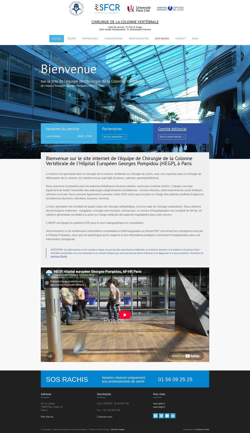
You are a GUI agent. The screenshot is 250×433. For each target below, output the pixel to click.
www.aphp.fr (159, 403)
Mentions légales (118, 429)
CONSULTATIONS (113, 38)
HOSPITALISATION (139, 38)
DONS (195, 38)
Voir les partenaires (113, 136)
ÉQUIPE (72, 38)
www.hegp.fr (159, 407)
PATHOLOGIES (90, 38)
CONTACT (180, 38)
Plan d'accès (47, 416)
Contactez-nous (104, 416)
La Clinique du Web (201, 429)
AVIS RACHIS (162, 38)
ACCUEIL (56, 38)
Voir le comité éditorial (170, 136)
